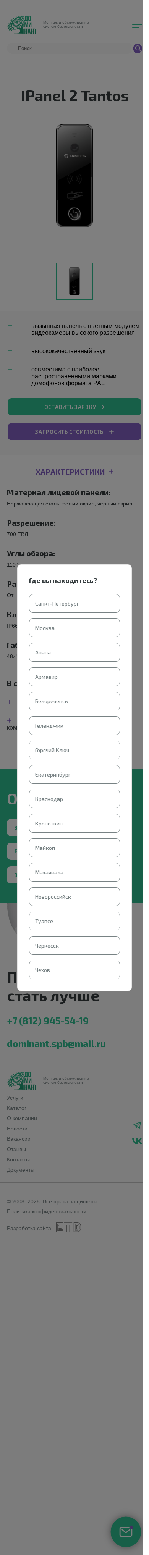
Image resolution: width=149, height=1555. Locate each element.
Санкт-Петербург (57, 603)
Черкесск (47, 945)
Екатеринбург (53, 774)
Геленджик (49, 725)
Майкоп (45, 848)
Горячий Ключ (52, 750)
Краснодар (49, 799)
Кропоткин (49, 823)
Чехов (42, 970)
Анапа (43, 652)
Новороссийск (53, 896)
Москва (45, 628)
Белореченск (51, 701)
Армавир (46, 676)
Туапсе (44, 921)
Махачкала (49, 872)
